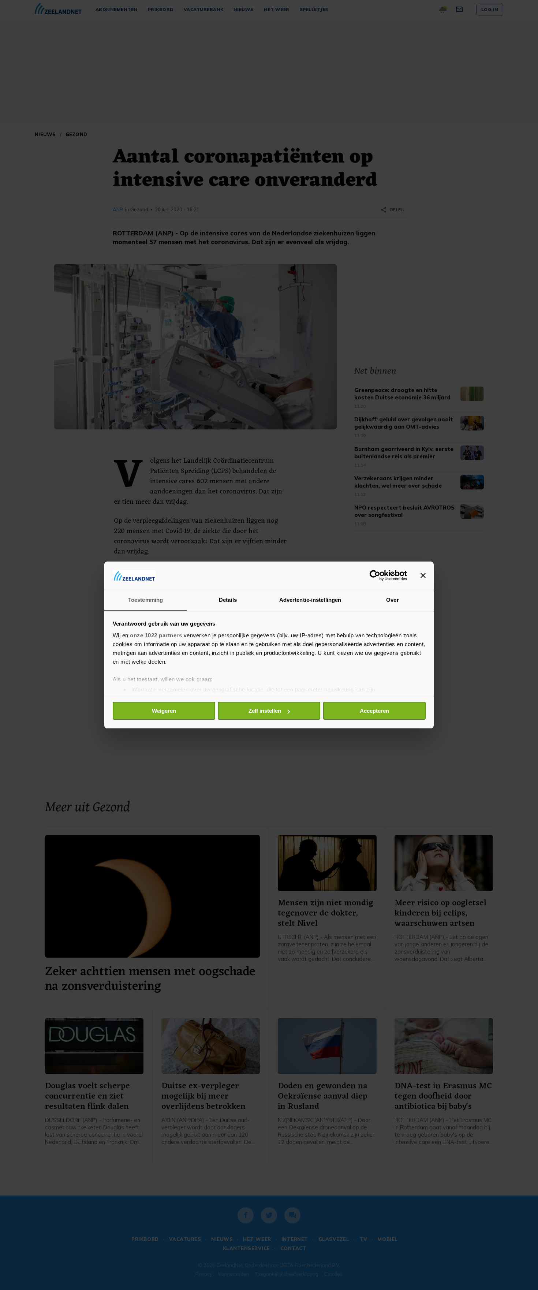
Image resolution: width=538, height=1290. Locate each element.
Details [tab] (228, 600)
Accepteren (374, 711)
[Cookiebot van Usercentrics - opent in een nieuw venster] (375, 575)
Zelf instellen (265, 711)
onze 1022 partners (156, 635)
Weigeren (164, 711)
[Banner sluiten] (423, 575)
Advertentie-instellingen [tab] (310, 600)
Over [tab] (392, 600)
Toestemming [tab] (145, 600)
